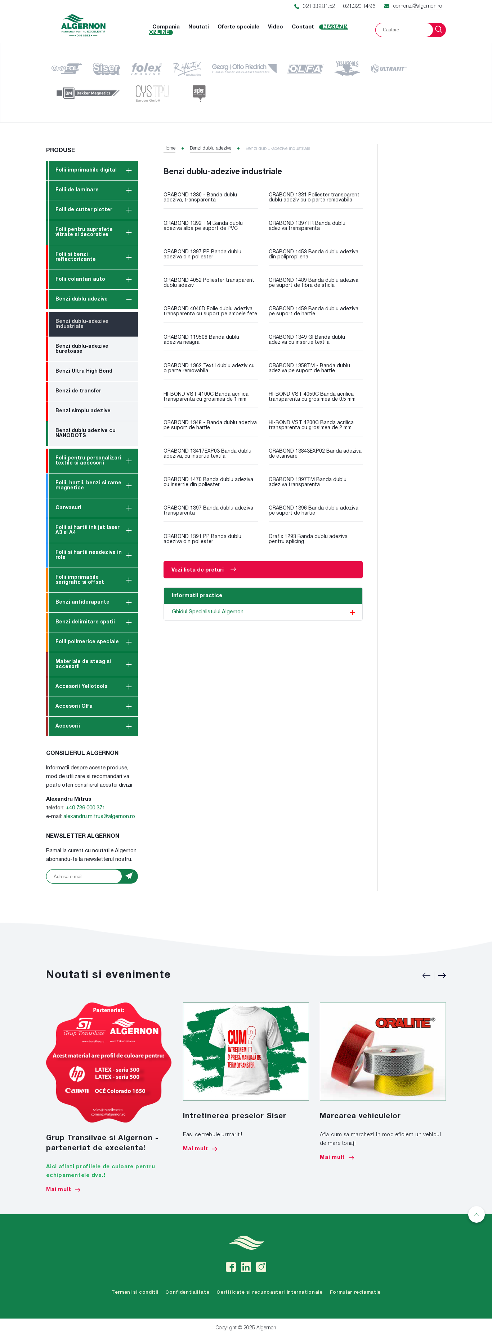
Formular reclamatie (355, 1292)
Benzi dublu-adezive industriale (81, 324)
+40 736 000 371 (85, 807)
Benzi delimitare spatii (85, 622)
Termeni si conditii (134, 1292)
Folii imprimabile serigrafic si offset (79, 580)
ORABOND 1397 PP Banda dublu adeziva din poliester (202, 254)
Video (275, 27)
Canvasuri (68, 508)
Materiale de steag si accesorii (83, 664)
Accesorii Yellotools (81, 686)
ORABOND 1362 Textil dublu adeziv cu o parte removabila (209, 368)
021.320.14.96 (359, 6)
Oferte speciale (238, 27)
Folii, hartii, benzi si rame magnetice (88, 485)
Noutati (198, 27)
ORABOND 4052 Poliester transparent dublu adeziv (209, 283)
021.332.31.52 (319, 6)
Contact (303, 27)
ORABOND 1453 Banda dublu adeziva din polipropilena (313, 254)
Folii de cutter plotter (83, 210)
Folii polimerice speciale (87, 642)
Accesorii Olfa (74, 706)
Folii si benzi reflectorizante (75, 257)
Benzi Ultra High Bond (83, 371)
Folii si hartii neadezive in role (88, 555)
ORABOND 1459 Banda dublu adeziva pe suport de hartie (313, 311)
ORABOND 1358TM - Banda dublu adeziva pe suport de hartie (309, 368)
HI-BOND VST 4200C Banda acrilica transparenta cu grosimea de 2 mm (311, 425)
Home (169, 148)
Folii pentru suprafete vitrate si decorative (84, 232)
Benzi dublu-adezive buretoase (81, 349)
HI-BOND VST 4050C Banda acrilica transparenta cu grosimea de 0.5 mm (312, 397)
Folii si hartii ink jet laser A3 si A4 (87, 530)
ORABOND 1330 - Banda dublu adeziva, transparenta (200, 198)
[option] (109, 1097)
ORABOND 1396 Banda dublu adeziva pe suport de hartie (313, 511)
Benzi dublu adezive (81, 299)
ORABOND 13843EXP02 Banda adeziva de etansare (315, 454)
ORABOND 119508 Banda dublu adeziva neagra (201, 340)
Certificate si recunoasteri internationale (269, 1292)
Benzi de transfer (78, 391)
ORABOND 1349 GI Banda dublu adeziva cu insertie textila (307, 340)
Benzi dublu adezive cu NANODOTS (85, 433)
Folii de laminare (77, 190)
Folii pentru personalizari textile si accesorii (88, 461)
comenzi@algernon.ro (417, 6)
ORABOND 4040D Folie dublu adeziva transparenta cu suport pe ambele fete (210, 311)
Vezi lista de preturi (198, 570)
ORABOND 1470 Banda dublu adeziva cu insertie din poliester (208, 482)
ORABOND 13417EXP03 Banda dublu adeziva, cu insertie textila (207, 454)
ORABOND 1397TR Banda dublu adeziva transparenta (307, 226)
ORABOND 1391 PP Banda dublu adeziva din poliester (202, 539)
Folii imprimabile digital (86, 170)
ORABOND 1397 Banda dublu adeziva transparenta (208, 511)
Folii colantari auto (80, 279)
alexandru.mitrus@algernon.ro (99, 816)
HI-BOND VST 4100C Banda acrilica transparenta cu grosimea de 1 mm (206, 397)
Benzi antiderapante (82, 602)
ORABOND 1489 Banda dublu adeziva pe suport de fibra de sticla (313, 283)
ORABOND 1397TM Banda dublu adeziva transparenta (307, 482)
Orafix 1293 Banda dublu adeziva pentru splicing (308, 539)
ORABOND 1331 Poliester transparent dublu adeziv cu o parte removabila (314, 198)
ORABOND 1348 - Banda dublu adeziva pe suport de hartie (210, 425)
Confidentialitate (187, 1292)
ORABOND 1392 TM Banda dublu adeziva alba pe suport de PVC (203, 226)
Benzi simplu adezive (83, 411)
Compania (166, 27)
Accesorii (67, 726)
